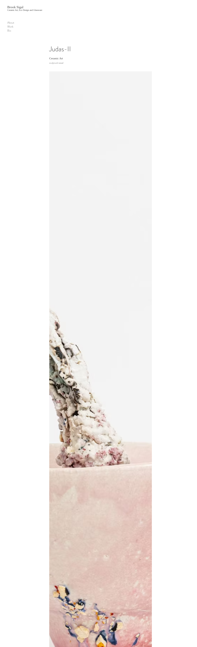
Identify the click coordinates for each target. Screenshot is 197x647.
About (10, 23)
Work (10, 27)
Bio (9, 31)
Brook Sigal (15, 7)
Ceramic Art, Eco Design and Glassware (24, 10)
